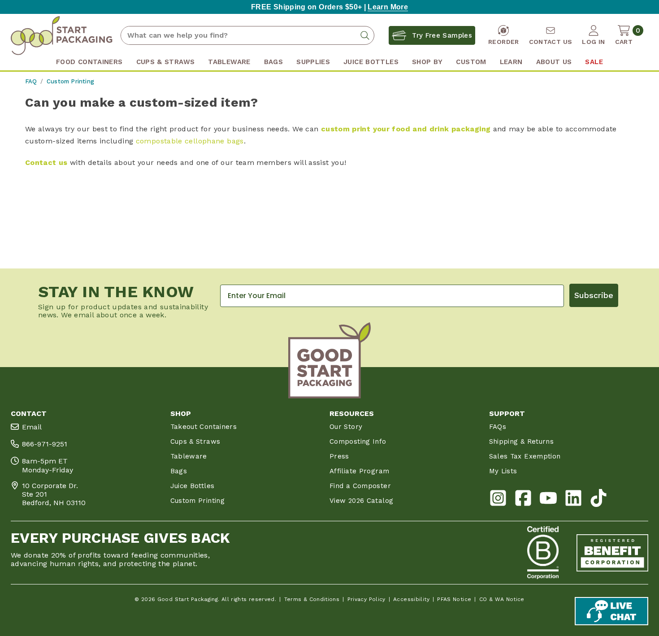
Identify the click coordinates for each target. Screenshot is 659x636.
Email (32, 427)
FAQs (497, 427)
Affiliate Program (359, 471)
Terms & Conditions (312, 599)
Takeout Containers (203, 427)
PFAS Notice (454, 599)
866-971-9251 (44, 444)
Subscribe (593, 295)
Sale (594, 62)
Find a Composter (360, 486)
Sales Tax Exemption (525, 456)
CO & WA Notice (502, 599)
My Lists (503, 471)
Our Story (346, 427)
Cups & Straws (195, 441)
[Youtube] (548, 500)
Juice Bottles (192, 486)
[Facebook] (523, 500)
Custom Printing (197, 501)
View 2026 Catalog (361, 501)
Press (339, 456)
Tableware (188, 456)
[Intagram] (498, 500)
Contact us (46, 162)
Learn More (388, 7)
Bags (178, 471)
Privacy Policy (366, 599)
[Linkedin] (573, 500)
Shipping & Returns (521, 441)
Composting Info (358, 441)
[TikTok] (598, 500)
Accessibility (411, 599)
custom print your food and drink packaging (405, 129)
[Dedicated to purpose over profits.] (612, 553)
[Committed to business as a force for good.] (543, 553)
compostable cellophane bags (190, 141)
